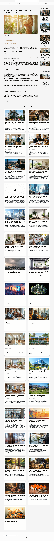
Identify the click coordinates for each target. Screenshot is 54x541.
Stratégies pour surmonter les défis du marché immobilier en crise (13, 421)
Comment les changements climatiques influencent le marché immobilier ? (14, 272)
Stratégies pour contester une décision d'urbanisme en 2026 (13, 172)
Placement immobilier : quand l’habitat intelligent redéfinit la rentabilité (45, 55)
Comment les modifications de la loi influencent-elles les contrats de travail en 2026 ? (45, 82)
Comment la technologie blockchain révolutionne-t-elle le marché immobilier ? (14, 296)
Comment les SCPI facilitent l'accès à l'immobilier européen (37, 421)
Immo (38, 3)
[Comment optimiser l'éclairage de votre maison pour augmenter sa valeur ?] (39, 164)
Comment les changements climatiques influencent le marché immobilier (38, 396)
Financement (8, 3)
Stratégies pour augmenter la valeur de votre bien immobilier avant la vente (14, 346)
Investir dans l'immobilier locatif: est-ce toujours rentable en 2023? (14, 521)
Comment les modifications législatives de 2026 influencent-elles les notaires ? (38, 147)
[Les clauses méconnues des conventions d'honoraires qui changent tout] (45, 63)
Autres (46, 3)
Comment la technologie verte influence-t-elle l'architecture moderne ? (38, 296)
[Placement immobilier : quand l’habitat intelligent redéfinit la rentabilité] (45, 51)
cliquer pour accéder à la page (28, 57)
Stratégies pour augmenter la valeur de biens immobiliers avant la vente (14, 371)
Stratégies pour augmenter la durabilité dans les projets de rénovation (38, 346)
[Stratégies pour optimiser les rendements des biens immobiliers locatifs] (15, 388)
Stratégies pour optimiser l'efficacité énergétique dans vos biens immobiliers (38, 371)
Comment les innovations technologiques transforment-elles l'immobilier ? (38, 197)
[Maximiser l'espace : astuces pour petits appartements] (39, 214)
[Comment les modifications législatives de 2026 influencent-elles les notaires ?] (39, 139)
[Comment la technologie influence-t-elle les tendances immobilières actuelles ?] (15, 214)
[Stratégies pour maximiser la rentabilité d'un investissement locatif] (39, 239)
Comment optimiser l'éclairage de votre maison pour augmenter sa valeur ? (38, 172)
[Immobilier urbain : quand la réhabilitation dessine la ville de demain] (45, 26)
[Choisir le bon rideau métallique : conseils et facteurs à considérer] (15, 438)
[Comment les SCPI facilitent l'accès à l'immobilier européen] (39, 413)
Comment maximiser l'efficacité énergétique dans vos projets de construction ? (39, 272)
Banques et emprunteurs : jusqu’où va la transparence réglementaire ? (45, 18)
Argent (29, 3)
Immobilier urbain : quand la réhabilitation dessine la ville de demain (45, 30)
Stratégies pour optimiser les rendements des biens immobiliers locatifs (14, 396)
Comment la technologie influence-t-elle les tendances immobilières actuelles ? (15, 222)
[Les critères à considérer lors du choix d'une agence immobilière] (15, 488)
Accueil (4, 6)
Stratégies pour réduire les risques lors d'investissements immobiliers (37, 321)
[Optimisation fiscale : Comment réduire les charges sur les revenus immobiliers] (39, 488)
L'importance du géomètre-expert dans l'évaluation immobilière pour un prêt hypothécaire (38, 471)
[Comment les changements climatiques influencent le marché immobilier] (39, 388)
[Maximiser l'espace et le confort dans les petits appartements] (15, 239)
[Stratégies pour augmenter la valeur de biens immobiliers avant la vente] (15, 363)
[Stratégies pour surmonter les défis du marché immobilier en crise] (15, 413)
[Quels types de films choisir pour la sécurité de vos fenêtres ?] (15, 463)
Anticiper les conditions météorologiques (10, 38)
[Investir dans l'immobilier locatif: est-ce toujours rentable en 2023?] (15, 513)
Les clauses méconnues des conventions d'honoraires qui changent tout (45, 68)
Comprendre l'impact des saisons (9, 40)
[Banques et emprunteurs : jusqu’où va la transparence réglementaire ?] (45, 13)
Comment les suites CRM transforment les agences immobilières (38, 446)
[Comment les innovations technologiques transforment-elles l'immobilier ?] (39, 189)
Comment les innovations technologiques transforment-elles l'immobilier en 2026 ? (14, 197)
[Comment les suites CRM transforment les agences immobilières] (39, 438)
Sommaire (7, 35)
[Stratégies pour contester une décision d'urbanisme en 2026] (15, 164)
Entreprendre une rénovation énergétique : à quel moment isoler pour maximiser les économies (45, 43)
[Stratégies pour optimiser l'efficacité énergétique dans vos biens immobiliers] (39, 363)
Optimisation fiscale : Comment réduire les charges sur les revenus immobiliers (38, 496)
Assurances (19, 3)
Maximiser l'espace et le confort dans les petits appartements (14, 247)
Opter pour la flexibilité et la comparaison (10, 43)
